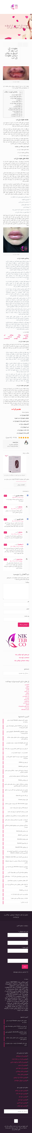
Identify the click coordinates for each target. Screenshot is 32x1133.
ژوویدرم (16, 338)
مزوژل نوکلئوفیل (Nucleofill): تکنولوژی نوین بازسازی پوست (17, 732)
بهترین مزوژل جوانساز (20, 1080)
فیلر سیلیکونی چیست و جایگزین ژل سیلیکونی (17, 816)
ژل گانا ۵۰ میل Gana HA (22, 795)
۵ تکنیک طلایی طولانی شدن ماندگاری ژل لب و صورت (16, 885)
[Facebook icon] (22, 2)
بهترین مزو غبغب (22, 1106)
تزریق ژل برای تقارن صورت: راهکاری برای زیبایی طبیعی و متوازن (16, 771)
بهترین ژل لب (18, 105)
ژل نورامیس (6, 338)
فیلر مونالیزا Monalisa (22, 839)
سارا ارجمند (15, 442)
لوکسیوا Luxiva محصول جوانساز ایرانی (18, 776)
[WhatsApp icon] (25, 2)
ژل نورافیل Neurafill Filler (21, 847)
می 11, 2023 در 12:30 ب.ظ (16, 509)
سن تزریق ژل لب (17, 113)
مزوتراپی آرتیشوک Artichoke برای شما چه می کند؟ (17, 867)
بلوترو (27, 690)
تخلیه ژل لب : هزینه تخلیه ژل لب (19, 753)
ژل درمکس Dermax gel (22, 831)
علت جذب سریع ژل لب (15, 114)
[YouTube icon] (17, 2)
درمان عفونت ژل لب (16, 101)
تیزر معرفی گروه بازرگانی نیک (22, 655)
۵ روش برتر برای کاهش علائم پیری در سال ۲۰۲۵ (16, 749)
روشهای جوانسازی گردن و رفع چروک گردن (18, 872)
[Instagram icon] (12, 2)
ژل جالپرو (27, 691)
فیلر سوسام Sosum (23, 800)
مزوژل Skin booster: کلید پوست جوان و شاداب (16, 804)
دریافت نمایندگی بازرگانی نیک (21, 661)
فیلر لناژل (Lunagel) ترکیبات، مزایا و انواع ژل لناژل (17, 744)
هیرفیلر (27, 704)
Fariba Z (20, 545)
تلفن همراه (25, 947)
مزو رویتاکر (26, 700)
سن (27, 939)
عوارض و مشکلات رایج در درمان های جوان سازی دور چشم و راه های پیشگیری (16, 785)
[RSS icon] (7, 2)
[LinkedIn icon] (14, 2)
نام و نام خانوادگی (23, 932)
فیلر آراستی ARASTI (23, 835)
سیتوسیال (25, 338)
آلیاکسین (26, 335)
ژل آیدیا (10, 337)
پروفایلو (11, 335)
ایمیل (27, 609)
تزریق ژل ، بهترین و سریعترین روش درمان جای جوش (16, 820)
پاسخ (5, 496)
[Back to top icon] (16, 1121)
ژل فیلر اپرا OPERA (23, 762)
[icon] (9, 2)
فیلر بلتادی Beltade (23, 766)
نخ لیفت (27, 708)
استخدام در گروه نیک (24, 658)
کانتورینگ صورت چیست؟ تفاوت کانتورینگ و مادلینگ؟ (17, 757)
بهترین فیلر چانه (22, 1074)
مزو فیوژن (26, 701)
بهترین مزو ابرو (22, 1100)
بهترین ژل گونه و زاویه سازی (18, 1062)
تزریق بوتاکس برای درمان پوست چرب (19, 808)
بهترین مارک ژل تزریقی (20, 1077)
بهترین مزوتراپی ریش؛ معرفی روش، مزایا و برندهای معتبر (17, 738)
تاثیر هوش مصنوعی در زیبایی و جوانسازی (18, 880)
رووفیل (18, 337)
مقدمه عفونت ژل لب (16, 95)
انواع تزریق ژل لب (16, 106)
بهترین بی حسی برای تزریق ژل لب (19, 894)
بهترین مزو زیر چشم (21, 1090)
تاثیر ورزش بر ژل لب (16, 111)
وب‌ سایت (26, 616)
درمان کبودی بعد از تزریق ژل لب (14, 109)
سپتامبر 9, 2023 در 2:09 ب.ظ (16, 561)
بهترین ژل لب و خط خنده (19, 1059)
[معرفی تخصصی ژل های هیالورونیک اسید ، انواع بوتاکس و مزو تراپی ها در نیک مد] (14, 6)
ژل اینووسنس (26, 696)
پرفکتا (19, 335)
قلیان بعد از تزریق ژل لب (15, 116)
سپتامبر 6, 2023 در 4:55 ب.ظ (16, 546)
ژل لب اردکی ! (24, 902)
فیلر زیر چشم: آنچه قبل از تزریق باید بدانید (18, 812)
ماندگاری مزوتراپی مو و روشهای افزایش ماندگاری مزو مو (16, 826)
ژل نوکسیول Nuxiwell (22, 843)
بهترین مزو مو (23, 1097)
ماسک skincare (25, 709)
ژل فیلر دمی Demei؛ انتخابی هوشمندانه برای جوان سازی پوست (17, 726)
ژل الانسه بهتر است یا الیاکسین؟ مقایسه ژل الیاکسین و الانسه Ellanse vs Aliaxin (17, 852)
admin (20, 507)
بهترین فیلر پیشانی (21, 1071)
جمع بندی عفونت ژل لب (15, 103)
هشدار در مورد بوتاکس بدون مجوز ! (19, 898)
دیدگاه (27, 582)
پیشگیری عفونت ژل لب (15, 98)
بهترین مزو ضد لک (21, 1093)
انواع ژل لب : (18, 100)
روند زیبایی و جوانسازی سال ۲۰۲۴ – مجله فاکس (16, 876)
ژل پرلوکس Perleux (23, 780)
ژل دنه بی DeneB (23, 890)
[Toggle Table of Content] (20, 92)
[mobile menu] (3, 6)
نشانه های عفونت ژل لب (15, 96)
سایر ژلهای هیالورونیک (23, 706)
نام (28, 601)
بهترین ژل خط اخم (21, 1068)
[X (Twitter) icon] (20, 2)
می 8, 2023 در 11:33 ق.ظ (17, 497)
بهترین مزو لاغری (22, 1103)
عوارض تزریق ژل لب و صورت (14, 108)
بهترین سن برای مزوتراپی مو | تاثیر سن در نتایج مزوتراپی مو (16, 790)
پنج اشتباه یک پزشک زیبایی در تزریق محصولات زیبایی (16, 862)
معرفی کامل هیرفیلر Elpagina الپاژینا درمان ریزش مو (16, 479)
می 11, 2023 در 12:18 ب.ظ (16, 534)
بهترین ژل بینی (22, 1065)
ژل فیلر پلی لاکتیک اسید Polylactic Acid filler (17, 857)
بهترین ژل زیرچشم (21, 1056)
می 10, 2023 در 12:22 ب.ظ (17, 521)
